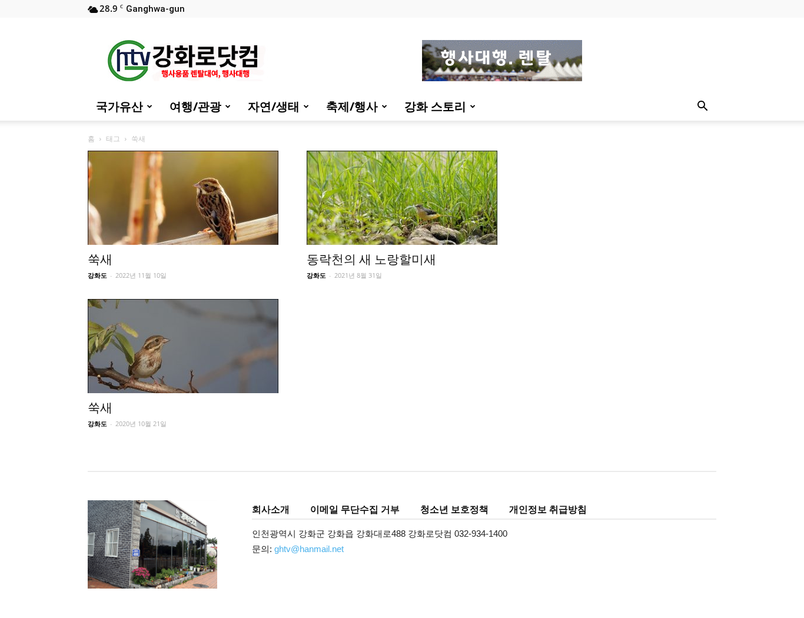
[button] (702, 107)
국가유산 (119, 106)
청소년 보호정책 (454, 509)
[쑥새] (183, 198)
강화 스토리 (435, 106)
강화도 (97, 275)
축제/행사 (352, 106)
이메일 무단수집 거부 (355, 509)
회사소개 (271, 509)
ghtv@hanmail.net (309, 549)
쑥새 (100, 259)
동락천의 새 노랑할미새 (371, 259)
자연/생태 (274, 106)
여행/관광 (195, 106)
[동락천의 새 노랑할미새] (402, 198)
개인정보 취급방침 (548, 509)
